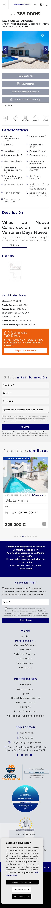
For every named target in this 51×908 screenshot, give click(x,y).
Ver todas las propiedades (25, 716)
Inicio (25, 636)
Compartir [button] (24, 76)
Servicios (24, 649)
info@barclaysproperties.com (27, 742)
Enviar (26, 427)
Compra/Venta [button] (24, 645)
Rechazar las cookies (22, 896)
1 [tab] (15, 536)
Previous (5, 50)
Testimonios (24, 663)
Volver (9, 105)
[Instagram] (26, 755)
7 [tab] (30, 536)
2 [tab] (17, 536)
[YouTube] (31, 755)
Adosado (25, 684)
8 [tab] (33, 536)
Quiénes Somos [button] (24, 654)
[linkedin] (22, 755)
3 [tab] (20, 536)
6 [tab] (28, 536)
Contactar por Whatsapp (27, 99)
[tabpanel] (25, 492)
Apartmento (25, 689)
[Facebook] (18, 755)
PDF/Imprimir (26, 84)
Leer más (14, 245)
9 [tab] (36, 536)
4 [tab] (23, 536)
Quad (25, 693)
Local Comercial (25, 711)
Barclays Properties (22, 4)
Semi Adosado (25, 702)
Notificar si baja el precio (25, 91)
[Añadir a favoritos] (42, 35)
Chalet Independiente (25, 698)
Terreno (25, 707)
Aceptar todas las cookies (22, 882)
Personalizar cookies (22, 889)
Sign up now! (24, 350)
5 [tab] (25, 536)
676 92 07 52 (26, 738)
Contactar (25, 658)
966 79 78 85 (26, 733)
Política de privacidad (27, 418)
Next (45, 50)
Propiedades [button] (24, 641)
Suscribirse (25, 620)
